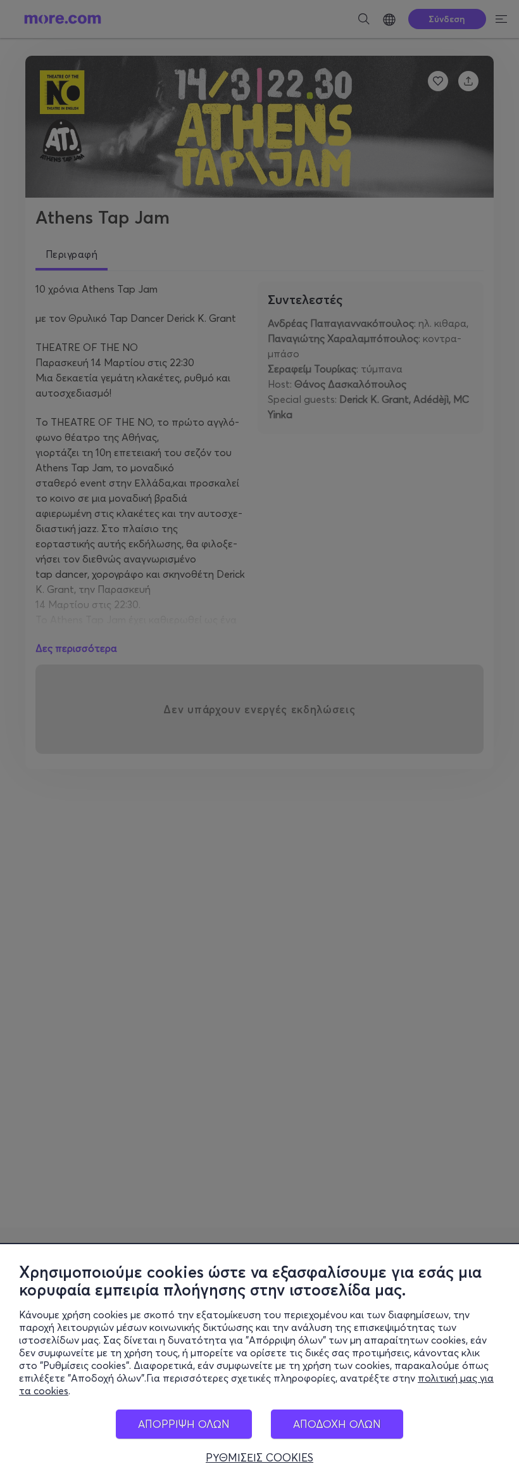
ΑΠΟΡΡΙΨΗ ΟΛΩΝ (184, 1423)
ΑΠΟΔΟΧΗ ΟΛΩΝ (337, 1423)
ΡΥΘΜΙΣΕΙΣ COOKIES (259, 1457)
